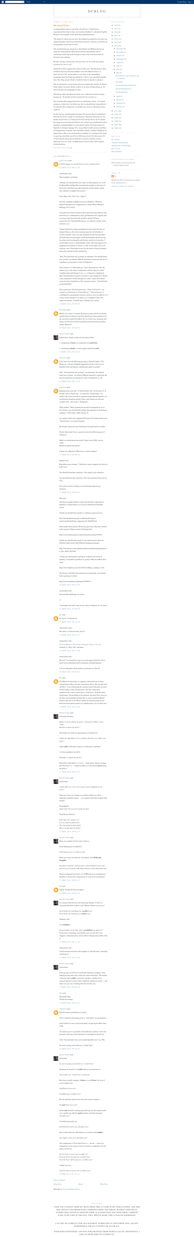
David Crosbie (64, 334)
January (119, 106)
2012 (116, 46)
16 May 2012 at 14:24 (69, 706)
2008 (116, 121)
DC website (116, 139)
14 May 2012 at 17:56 (69, 381)
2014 (116, 39)
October (119, 55)
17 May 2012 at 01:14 (69, 772)
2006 (116, 128)
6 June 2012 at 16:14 (69, 1174)
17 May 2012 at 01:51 (69, 880)
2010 (116, 114)
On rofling (119, 82)
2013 (116, 42)
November (120, 52)
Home (81, 1184)
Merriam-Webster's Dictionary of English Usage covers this (80, 644)
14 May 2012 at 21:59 (69, 585)
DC (60, 614)
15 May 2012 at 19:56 (69, 650)
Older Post (104, 1184)
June (118, 69)
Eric (60, 993)
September (120, 59)
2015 (116, 35)
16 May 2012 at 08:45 (69, 672)
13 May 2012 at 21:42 (69, 167)
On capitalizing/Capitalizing (126, 85)
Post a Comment (59, 1180)
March (118, 99)
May (118, 72)
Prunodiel (62, 310)
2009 (116, 118)
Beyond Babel (117, 151)
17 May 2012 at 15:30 (69, 957)
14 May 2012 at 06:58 (69, 304)
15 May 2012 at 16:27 (69, 635)
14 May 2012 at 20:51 (69, 454)
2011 (116, 111)
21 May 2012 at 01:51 (69, 1003)
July (118, 66)
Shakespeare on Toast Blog (121, 145)
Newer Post (57, 1184)
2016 (116, 32)
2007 (116, 124)
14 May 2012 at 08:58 (69, 328)
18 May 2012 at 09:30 (69, 987)
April (118, 96)
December (120, 48)
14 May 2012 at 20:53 (69, 492)
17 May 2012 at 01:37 (69, 831)
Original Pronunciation (120, 142)
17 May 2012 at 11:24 (69, 942)
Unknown (62, 357)
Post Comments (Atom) (71, 1189)
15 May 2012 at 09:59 (69, 609)
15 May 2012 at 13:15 (69, 622)
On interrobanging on (123, 88)
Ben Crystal (116, 148)
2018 (116, 25)
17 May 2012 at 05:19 (69, 893)
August (119, 62)
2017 (116, 28)
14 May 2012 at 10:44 (69, 352)
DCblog (97, 11)
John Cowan (63, 160)
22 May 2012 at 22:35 (69, 1048)
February (119, 103)
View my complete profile (123, 186)
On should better (122, 92)
